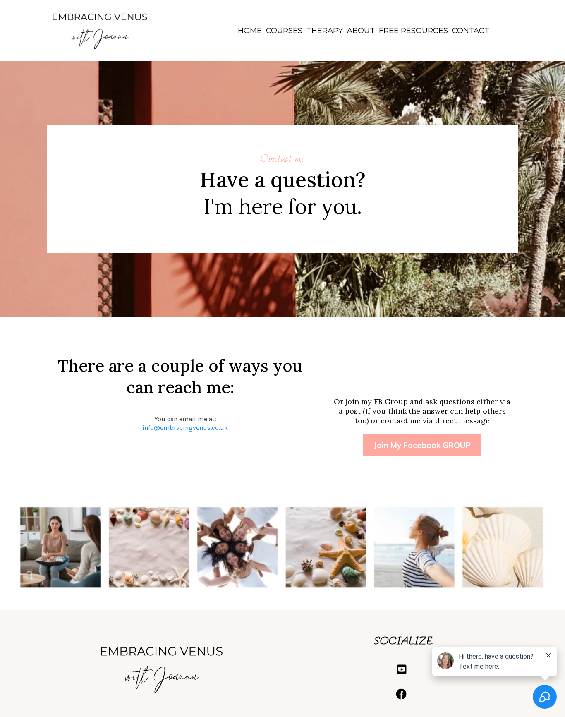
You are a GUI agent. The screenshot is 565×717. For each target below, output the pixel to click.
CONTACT (470, 30)
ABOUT (361, 30)
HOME (250, 30)
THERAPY (324, 30)
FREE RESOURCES (413, 30)
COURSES (284, 30)
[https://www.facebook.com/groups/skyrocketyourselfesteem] (403, 694)
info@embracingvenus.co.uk (185, 428)
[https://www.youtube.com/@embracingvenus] (404, 669)
